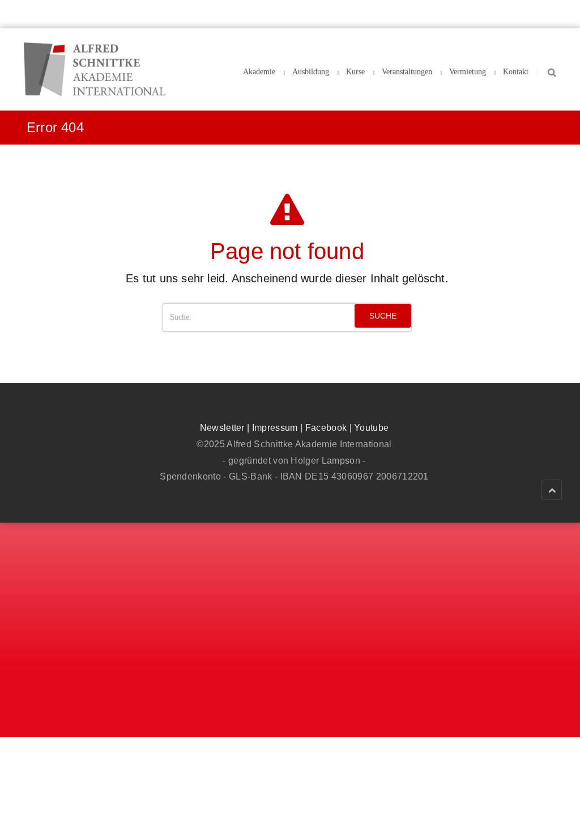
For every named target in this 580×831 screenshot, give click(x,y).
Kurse (355, 71)
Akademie (259, 71)
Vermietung (467, 71)
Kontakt (515, 71)
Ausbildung (310, 71)
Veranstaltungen (407, 71)
